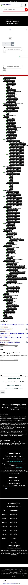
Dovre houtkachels (11, 93)
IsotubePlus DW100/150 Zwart (13, 216)
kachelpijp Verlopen (8, 300)
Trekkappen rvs (10, 243)
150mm (11, 180)
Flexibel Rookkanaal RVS (9, 223)
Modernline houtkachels (12, 97)
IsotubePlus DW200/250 (12, 220)
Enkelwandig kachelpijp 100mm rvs (14, 198)
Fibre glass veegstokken (12, 264)
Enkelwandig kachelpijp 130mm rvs (14, 204)
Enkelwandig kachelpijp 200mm (17, 153)
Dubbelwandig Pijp (8, 207)
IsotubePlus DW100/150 (12, 214)
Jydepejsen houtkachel (12, 94)
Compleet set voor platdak (12, 106)
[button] (2, 392)
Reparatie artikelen (11, 256)
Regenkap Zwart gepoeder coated (17, 240)
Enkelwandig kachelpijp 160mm (17, 150)
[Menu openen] (25, 5)
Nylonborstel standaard (12, 280)
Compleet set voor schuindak (13, 108)
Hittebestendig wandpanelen (10, 78)
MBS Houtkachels (11, 96)
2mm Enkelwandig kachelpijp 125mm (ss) (19, 145)
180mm (11, 181)
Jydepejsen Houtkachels (12, 129)
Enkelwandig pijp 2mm (9, 139)
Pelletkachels (7, 79)
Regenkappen (10, 237)
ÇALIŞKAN (9, 88)
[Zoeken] (26, 9)
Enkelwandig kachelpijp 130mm (17, 147)
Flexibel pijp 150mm (11, 228)
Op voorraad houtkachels (9, 81)
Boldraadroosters (11, 235)
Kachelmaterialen (8, 246)
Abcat (5, 285)
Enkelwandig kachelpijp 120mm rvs (14, 201)
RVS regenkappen (14, 241)
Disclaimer (22, 381)
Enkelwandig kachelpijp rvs (10, 196)
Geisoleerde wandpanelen (9, 313)
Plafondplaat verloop (11, 307)
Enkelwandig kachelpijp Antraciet (14, 154)
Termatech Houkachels (12, 136)
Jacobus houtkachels (11, 84)
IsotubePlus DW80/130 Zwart (13, 213)
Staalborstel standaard (12, 282)
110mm (11, 175)
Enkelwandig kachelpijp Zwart (13, 141)
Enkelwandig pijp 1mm (9, 166)
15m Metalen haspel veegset (13, 262)
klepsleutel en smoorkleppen (13, 247)
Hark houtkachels (11, 124)
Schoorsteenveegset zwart (12, 270)
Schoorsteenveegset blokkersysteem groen (16, 267)
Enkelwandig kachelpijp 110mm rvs (14, 199)
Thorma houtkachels (11, 138)
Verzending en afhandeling (14, 385)
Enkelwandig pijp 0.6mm (9, 172)
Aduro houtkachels (11, 82)
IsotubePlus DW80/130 (12, 211)
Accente (8, 87)
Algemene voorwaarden (14, 378)
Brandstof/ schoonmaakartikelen (11, 295)
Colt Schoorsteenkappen (12, 232)
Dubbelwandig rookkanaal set (10, 105)
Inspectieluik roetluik (11, 250)
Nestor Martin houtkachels (12, 99)
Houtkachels (6, 117)
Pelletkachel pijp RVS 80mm (13, 192)
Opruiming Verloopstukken (13, 306)
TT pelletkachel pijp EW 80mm (13, 193)
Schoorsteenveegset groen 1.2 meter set (18, 268)
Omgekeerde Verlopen (12, 304)
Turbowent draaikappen (12, 244)
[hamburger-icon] (10, 38)
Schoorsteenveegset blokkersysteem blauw (16, 265)
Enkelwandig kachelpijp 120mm (17, 142)
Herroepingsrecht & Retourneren (14, 388)
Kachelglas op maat (11, 253)
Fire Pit (5, 315)
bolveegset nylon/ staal (12, 276)
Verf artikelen (10, 258)
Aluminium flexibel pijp (9, 229)
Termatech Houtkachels (12, 100)
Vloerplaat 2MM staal (12, 298)
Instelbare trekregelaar (9, 310)
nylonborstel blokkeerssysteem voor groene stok (17, 277)
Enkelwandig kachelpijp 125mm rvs (14, 202)
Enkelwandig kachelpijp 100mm (14, 168)
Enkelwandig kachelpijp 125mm (17, 157)
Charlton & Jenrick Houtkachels (14, 91)
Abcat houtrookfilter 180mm (13, 291)
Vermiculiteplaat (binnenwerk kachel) (15, 259)
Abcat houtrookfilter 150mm (13, 289)
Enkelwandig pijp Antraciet (13, 183)
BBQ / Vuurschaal (8, 316)
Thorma (9, 112)
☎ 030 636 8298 (14, 1)
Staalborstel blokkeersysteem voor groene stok (17, 279)
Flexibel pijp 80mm (11, 225)
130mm (11, 178)
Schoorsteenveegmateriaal (9, 261)
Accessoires (6, 294)
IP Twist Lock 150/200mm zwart (14, 208)
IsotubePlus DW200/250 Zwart (13, 222)
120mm (11, 177)
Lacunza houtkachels (11, 126)
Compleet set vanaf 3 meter (10, 115)
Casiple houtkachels (11, 90)
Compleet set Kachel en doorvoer (11, 111)
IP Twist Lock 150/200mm (12, 210)
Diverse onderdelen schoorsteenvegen (15, 283)
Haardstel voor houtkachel (9, 312)
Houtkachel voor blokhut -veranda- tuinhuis (13, 103)
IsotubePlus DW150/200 (12, 217)
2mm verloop (10, 303)
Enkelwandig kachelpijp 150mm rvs (14, 205)
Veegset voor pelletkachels (12, 274)
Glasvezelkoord (10, 249)
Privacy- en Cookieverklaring (10, 381)
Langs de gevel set (11, 109)
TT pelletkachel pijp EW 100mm (14, 195)
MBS (8, 114)
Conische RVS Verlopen (12, 309)
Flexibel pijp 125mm (11, 226)
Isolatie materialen (11, 252)
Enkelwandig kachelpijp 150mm (17, 148)
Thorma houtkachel (11, 102)
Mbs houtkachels (10, 133)
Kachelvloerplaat (8, 297)
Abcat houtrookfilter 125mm (13, 286)
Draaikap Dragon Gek (12, 234)
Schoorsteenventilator (8, 318)
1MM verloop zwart (11, 301)
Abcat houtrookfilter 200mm (13, 292)
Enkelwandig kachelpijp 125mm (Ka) (18, 144)
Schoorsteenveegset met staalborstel (17, 273)
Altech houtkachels (11, 85)
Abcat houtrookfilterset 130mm (13, 288)
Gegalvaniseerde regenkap (15, 238)
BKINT (21, 569)
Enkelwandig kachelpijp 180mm (17, 151)
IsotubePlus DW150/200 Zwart (13, 219)
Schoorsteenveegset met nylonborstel (18, 271)
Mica (8, 255)
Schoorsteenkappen (8, 231)
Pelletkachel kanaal (8, 190)
